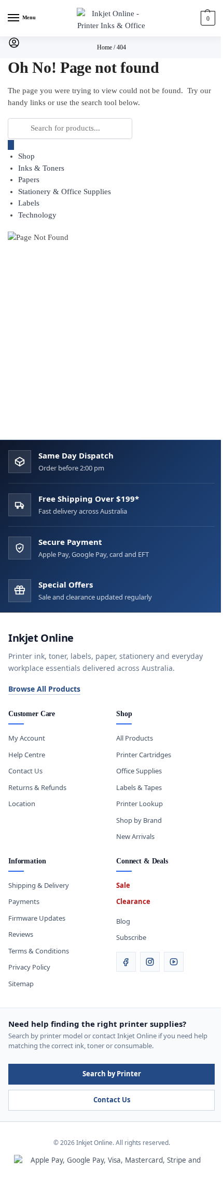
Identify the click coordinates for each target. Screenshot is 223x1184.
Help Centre (26, 754)
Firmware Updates (36, 918)
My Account (26, 738)
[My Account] (14, 46)
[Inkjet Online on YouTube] (174, 962)
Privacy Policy (29, 967)
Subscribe (131, 937)
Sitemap (21, 983)
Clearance (133, 901)
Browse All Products (44, 689)
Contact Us (25, 770)
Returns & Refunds (37, 787)
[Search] (11, 145)
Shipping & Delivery (38, 885)
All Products (134, 738)
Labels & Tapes (139, 787)
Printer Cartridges (143, 754)
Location (21, 803)
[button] (206, 18)
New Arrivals (135, 836)
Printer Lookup (139, 803)
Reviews (20, 934)
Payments (23, 901)
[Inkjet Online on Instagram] (150, 962)
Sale (123, 885)
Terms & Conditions (38, 951)
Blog (123, 921)
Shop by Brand (139, 820)
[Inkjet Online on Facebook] (126, 962)
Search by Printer (111, 1073)
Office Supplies (139, 770)
